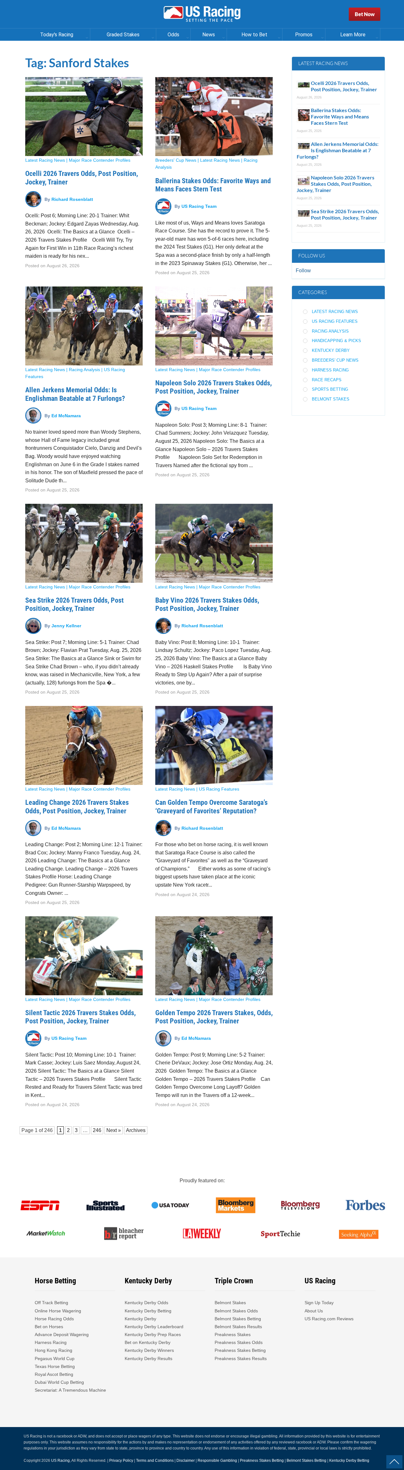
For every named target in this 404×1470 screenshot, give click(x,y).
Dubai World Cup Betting (59, 1382)
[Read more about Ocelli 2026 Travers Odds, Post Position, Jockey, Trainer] (84, 116)
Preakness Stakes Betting (241, 1350)
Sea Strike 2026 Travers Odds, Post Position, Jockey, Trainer (74, 604)
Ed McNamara (66, 415)
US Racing (60, 1460)
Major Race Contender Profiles (99, 160)
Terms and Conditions (155, 1460)
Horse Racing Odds (54, 1318)
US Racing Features (219, 789)
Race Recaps (327, 379)
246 (48, 1130)
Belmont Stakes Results (238, 1326)
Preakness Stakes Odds (239, 1342)
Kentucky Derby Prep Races (153, 1334)
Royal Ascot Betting (54, 1374)
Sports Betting (330, 389)
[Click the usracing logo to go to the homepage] (202, 14)
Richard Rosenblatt (72, 199)
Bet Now (365, 14)
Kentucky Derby (331, 350)
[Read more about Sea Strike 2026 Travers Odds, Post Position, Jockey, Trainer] (84, 543)
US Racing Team (199, 206)
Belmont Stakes (330, 399)
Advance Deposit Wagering (62, 1334)
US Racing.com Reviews (329, 1318)
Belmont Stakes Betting (238, 1318)
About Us (314, 1310)
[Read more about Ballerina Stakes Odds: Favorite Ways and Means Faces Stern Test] (214, 116)
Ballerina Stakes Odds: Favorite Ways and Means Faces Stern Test (213, 185)
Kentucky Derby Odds (146, 1302)
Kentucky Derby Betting (148, 1310)
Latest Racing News (45, 160)
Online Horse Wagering (58, 1310)
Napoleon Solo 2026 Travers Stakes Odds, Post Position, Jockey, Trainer (213, 387)
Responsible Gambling (217, 1460)
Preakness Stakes (233, 1334)
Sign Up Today (319, 1302)
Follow (303, 270)
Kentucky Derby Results (148, 1358)
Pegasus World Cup (54, 1358)
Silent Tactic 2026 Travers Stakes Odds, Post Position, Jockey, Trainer (80, 1017)
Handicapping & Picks (336, 340)
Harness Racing (330, 370)
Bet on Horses (49, 1326)
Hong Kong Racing (53, 1350)
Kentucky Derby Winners (149, 1350)
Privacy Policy (121, 1460)
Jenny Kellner (66, 625)
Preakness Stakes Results (241, 1358)
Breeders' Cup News (175, 160)
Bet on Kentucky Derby (147, 1342)
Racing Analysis (84, 369)
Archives (136, 1130)
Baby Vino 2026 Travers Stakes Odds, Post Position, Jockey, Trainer (207, 604)
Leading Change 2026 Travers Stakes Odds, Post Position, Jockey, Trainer (77, 806)
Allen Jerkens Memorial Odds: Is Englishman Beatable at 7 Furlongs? (75, 394)
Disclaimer (185, 1460)
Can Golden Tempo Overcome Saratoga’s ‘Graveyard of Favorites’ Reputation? (211, 806)
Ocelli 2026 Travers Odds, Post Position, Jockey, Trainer (344, 86)
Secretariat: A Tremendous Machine (70, 1390)
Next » (113, 1130)
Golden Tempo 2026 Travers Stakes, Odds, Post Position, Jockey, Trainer (214, 1017)
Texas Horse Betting (55, 1366)
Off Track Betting (51, 1302)
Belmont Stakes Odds (236, 1310)
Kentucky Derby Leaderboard (154, 1326)
